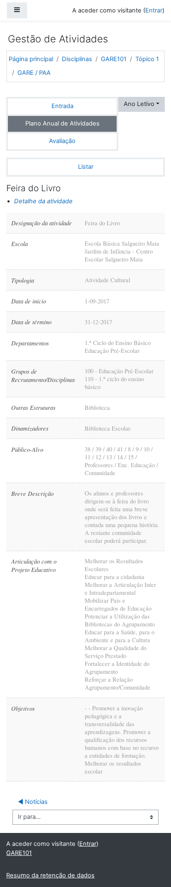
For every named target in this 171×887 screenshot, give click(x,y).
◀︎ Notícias (33, 802)
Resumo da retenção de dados (50, 875)
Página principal (31, 59)
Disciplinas (77, 59)
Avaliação (62, 141)
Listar (85, 166)
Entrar (153, 10)
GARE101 (114, 59)
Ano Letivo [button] (139, 104)
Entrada (62, 106)
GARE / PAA (34, 72)
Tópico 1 (147, 59)
